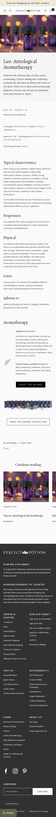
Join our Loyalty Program (40, 628)
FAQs (5, 626)
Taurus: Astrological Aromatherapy (23, 515)
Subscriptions (9, 631)
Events (6, 731)
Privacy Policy (9, 654)
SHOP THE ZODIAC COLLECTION (28, 421)
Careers (32, 640)
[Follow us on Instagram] (15, 771)
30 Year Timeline (36, 726)
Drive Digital (43, 811)
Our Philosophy (36, 675)
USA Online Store (10, 684)
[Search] (10, 10)
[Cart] (51, 10)
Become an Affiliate (37, 644)
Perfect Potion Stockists (13, 693)
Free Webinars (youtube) (14, 740)
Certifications (35, 691)
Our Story (33, 722)
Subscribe (42, 791)
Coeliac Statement (37, 700)
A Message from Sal (38, 731)
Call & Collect (9, 689)
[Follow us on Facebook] (5, 771)
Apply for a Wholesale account (39, 634)
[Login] (45, 10)
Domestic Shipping (11, 640)
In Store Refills (35, 679)
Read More (8, 521)
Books (6, 749)
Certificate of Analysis (12, 744)
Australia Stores (10, 675)
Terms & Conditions (11, 649)
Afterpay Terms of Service (14, 658)
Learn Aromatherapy (12, 735)
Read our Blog (9, 726)
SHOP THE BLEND (30, 384)
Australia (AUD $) (11, 804)
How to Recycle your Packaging (38, 685)
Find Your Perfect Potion (13, 722)
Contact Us (8, 622)
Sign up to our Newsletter (40, 619)
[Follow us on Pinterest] (24, 771)
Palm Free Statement (38, 705)
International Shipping (13, 645)
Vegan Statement (37, 696)
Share (6, 448)
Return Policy (9, 636)
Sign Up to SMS (36, 623)
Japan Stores (9, 679)
